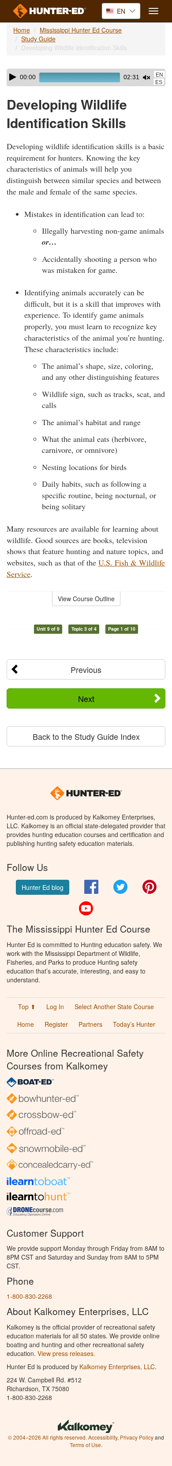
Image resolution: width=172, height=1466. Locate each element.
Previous (86, 669)
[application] (86, 77)
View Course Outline (86, 598)
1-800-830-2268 (29, 1296)
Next (86, 698)
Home (21, 30)
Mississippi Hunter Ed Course (81, 30)
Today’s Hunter (134, 1024)
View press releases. (66, 1353)
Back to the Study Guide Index (86, 736)
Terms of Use (85, 1444)
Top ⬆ (27, 1006)
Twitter (120, 887)
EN (159, 75)
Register (56, 1024)
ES (158, 82)
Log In (55, 1006)
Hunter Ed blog (43, 887)
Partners (90, 1024)
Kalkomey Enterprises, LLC (117, 1366)
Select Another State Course (114, 1006)
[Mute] (146, 77)
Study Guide (38, 38)
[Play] (12, 77)
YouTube (86, 908)
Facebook (91, 887)
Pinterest (149, 887)
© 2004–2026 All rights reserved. (47, 1437)
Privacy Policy (136, 1437)
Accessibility (102, 1437)
